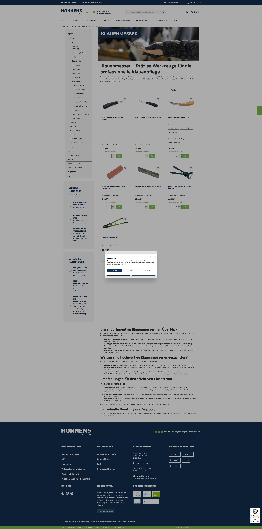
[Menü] (258, 509)
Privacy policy (151, 257)
